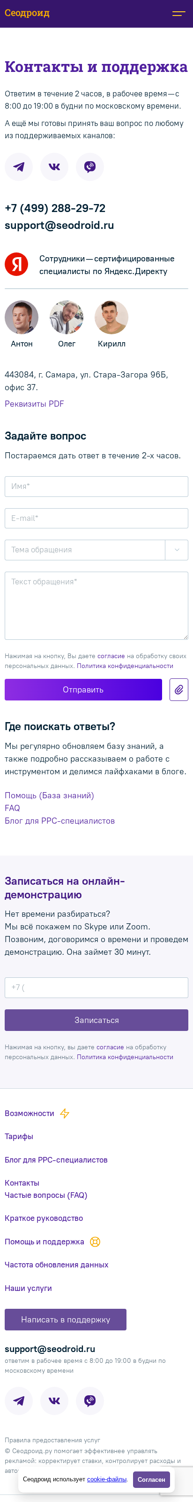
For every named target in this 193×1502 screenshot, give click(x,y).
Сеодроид (27, 12)
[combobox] (96, 550)
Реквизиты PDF (34, 404)
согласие (111, 656)
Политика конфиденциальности (125, 666)
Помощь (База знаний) (49, 795)
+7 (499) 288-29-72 (55, 208)
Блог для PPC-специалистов (60, 821)
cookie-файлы (106, 1479)
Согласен (151, 1479)
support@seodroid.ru (59, 225)
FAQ (12, 808)
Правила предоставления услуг (52, 1440)
